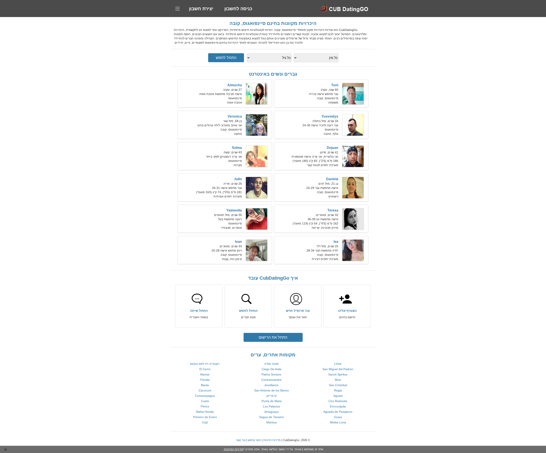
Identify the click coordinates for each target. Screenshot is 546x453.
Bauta (205, 385)
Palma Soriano (271, 374)
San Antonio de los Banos (271, 390)
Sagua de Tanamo (271, 417)
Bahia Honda (205, 411)
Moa (338, 379)
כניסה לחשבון (238, 8)
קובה (205, 422)
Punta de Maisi (271, 401)
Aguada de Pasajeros (337, 411)
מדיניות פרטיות (272, 440)
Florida (205, 379)
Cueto (205, 401)
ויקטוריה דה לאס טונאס (205, 363)
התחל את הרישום (273, 337)
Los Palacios (271, 406)
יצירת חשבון (201, 8)
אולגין (337, 363)
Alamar (205, 374)
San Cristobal (338, 385)
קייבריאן (271, 395)
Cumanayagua (205, 395)
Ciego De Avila (271, 369)
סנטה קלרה (271, 363)
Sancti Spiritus (337, 374)
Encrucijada (338, 406)
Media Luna (338, 422)
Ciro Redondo (337, 401)
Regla (338, 390)
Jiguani (338, 395)
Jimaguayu (271, 411)
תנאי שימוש (254, 440)
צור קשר (240, 440)
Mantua (271, 422)
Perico (205, 406)
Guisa (338, 417)
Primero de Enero (205, 417)
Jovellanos (271, 385)
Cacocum (205, 390)
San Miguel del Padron (337, 369)
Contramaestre (271, 379)
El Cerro (205, 369)
